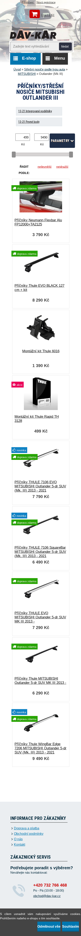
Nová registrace (46, 2)
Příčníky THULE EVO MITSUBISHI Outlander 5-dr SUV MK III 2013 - (40, 617)
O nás (18, 839)
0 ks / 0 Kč (47, 15)
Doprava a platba (26, 828)
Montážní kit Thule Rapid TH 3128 (37, 419)
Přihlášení (28, 2)
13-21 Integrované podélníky (35, 111)
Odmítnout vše (48, 926)
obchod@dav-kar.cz (47, 896)
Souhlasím (70, 926)
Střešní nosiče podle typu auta (44, 69)
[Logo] (33, 30)
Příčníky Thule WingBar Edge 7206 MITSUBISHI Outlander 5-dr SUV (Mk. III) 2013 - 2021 (40, 748)
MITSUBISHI (27, 73)
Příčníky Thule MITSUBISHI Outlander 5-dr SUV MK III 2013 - (40, 681)
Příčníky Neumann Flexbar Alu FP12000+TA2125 (38, 222)
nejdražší (62, 166)
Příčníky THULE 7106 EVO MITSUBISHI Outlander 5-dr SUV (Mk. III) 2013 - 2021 (40, 486)
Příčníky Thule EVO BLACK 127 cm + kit (39, 288)
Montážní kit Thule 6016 (40, 351)
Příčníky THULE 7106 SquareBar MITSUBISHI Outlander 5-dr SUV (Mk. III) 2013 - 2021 (40, 552)
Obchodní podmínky (28, 833)
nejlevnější (45, 166)
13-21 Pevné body (28, 122)
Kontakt (19, 844)
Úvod (17, 69)
